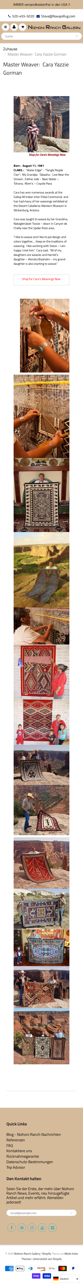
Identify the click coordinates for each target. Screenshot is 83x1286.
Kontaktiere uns (19, 1151)
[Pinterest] (21, 1227)
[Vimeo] (52, 1227)
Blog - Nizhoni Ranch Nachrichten (33, 1134)
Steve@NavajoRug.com (58, 16)
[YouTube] (42, 1227)
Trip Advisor (15, 1167)
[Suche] (76, 36)
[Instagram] (32, 1227)
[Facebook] (11, 1227)
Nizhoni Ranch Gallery (27, 1253)
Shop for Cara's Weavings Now (47, 154)
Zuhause (10, 49)
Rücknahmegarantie (22, 1156)
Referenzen (15, 1140)
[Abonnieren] (71, 1213)
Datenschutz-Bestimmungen (29, 1162)
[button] (65, 1279)
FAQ (9, 1145)
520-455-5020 (23, 16)
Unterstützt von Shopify (47, 1259)
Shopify (46, 1253)
